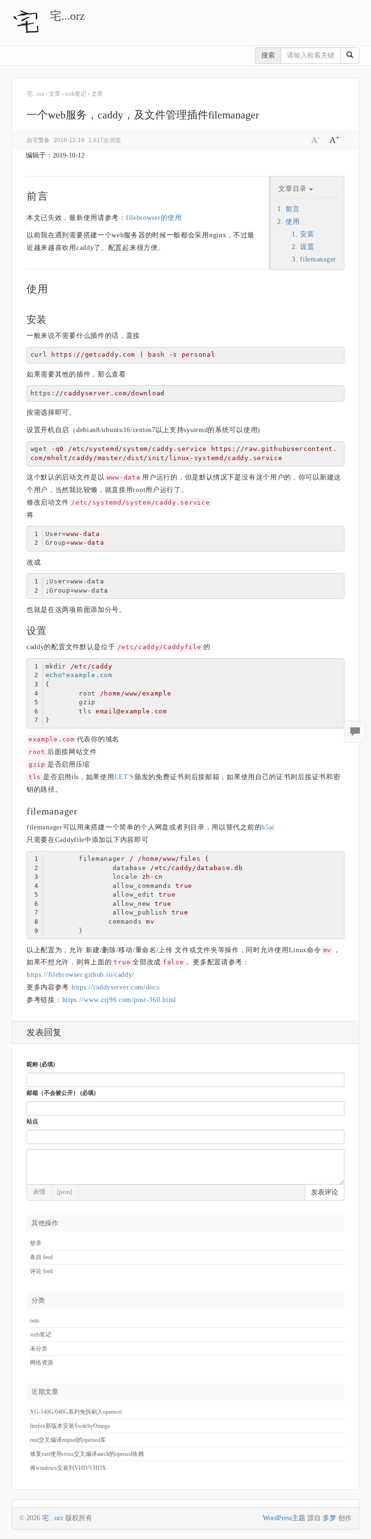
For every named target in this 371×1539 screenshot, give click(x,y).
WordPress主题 (284, 1518)
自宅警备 (38, 140)
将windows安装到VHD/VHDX (68, 1468)
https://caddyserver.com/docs (115, 987)
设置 (307, 246)
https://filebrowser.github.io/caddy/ (80, 974)
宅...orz (67, 16)
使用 (292, 221)
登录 (36, 1243)
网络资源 (41, 1362)
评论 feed (41, 1271)
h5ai (267, 827)
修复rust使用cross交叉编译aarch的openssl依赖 (87, 1454)
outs (35, 1320)
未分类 (38, 1348)
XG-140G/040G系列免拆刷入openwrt (76, 1411)
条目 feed (41, 1257)
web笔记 (40, 1334)
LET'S (124, 777)
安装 (307, 234)
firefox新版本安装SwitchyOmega (70, 1426)
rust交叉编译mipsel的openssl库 (68, 1440)
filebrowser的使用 (154, 217)
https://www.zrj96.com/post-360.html (119, 999)
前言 (292, 209)
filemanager (318, 259)
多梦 (329, 1518)
